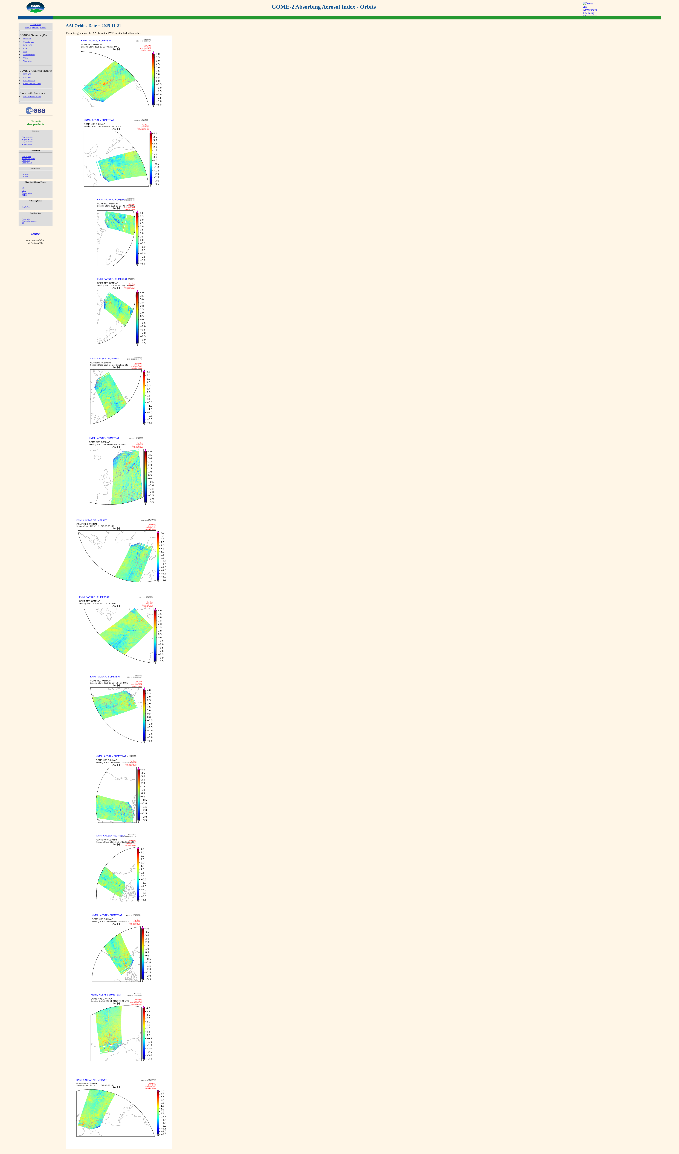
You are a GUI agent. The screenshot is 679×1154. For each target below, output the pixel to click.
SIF (23, 223)
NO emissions (27, 137)
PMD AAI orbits (29, 80)
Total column (26, 157)
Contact (35, 233)
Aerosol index (27, 193)
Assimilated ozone (28, 159)
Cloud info (26, 219)
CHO (24, 191)
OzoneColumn (28, 42)
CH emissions (27, 142)
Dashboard (27, 39)
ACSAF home (35, 25)
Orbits (25, 58)
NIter (25, 51)
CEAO (25, 48)
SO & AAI (26, 207)
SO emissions (27, 144)
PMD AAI (27, 77)
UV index (25, 174)
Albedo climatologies (29, 221)
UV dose (25, 176)
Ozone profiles (27, 162)
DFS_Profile (27, 45)
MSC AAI (27, 74)
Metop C (43, 27)
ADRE (24, 195)
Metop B (35, 27)
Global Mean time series (32, 84)
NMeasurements (29, 55)
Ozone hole (26, 160)
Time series (27, 61)
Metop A (28, 27)
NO (23, 188)
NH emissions (27, 139)
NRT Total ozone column (32, 97)
